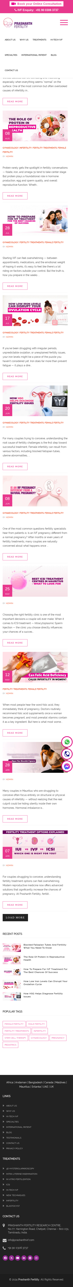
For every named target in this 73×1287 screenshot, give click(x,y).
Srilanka (36, 1086)
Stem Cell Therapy (15, 1038)
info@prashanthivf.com (21, 1240)
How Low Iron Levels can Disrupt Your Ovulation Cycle (46, 983)
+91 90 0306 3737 (18, 1247)
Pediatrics (10, 1045)
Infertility (25, 148)
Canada (48, 1082)
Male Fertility (36, 1024)
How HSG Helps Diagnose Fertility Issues (43, 995)
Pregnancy (58, 1038)
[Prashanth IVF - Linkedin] (24, 1258)
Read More (15, 101)
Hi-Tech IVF (56, 39)
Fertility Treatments (45, 148)
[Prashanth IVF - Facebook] (6, 1258)
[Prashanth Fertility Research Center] (18, 22)
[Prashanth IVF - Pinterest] (30, 1258)
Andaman (21, 1082)
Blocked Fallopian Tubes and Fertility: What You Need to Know (45, 946)
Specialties (11, 55)
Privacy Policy (14, 1148)
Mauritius (24, 1086)
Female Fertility (54, 242)
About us (10, 39)
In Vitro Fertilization (18, 1179)
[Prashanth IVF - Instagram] (36, 1258)
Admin (9, 156)
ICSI (8, 1184)
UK (52, 1086)
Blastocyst (13, 1206)
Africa (9, 1082)
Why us (24, 39)
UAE (45, 1086)
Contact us (11, 70)
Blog (54, 55)
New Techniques (15, 1195)
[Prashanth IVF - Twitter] (12, 1258)
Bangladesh (35, 1082)
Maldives (60, 1082)
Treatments (39, 39)
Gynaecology (11, 148)
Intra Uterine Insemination (21, 1174)
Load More (15, 917)
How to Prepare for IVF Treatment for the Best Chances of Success (46, 970)
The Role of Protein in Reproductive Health (44, 958)
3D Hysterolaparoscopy (20, 1168)
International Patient (34, 55)
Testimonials (13, 1138)
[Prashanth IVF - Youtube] (18, 1258)
